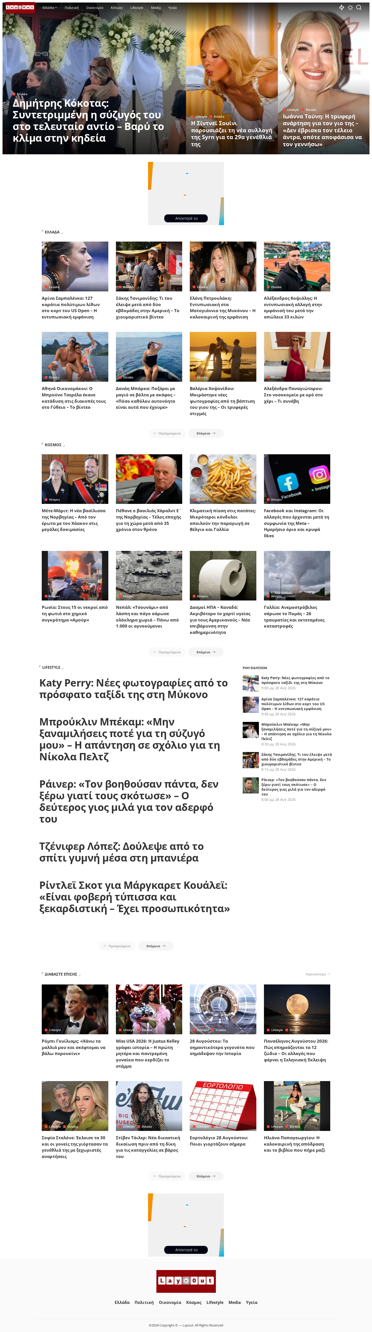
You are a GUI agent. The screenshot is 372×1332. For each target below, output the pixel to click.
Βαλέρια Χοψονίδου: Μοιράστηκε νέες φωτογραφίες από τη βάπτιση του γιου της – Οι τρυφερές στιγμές (222, 400)
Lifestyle (201, 116)
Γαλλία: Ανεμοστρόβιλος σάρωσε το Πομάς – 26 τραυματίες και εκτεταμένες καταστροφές (294, 616)
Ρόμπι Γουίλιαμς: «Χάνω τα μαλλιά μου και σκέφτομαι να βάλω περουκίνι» (74, 1047)
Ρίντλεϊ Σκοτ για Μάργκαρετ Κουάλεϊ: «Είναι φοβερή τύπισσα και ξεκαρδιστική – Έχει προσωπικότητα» (134, 896)
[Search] (359, 7)
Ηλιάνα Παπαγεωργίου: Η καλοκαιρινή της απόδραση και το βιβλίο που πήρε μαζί (294, 1144)
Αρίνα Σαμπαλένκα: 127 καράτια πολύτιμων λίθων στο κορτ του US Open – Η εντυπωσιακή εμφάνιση (71, 307)
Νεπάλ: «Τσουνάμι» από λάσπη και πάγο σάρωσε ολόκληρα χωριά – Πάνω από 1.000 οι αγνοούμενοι (147, 616)
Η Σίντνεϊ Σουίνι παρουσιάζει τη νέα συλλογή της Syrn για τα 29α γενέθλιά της (231, 133)
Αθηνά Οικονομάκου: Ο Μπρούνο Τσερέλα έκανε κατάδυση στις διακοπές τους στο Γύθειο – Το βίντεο (74, 397)
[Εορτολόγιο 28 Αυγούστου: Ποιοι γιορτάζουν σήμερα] (223, 1106)
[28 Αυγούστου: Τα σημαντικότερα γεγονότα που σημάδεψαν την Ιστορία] (223, 1009)
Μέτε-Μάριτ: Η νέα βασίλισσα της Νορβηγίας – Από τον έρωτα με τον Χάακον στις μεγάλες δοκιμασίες (74, 520)
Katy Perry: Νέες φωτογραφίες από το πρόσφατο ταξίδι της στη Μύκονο (133, 688)
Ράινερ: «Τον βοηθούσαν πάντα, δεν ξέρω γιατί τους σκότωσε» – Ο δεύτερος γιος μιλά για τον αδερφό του (129, 801)
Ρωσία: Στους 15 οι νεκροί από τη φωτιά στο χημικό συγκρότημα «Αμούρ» (75, 613)
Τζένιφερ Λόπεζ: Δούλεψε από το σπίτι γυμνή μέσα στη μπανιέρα (121, 852)
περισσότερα (316, 974)
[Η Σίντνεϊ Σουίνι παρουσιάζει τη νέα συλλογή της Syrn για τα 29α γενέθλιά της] (232, 78)
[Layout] (20, 7)
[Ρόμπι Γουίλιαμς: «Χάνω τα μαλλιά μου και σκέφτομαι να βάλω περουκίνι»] (75, 1009)
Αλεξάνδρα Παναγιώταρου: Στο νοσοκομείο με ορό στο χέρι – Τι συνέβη (293, 394)
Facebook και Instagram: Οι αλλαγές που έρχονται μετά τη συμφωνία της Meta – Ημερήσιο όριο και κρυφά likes (296, 523)
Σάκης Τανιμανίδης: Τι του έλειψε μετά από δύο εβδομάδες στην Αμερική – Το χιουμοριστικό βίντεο (147, 307)
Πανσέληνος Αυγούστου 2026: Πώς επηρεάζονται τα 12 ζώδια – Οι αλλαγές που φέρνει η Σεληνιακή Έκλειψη (296, 1050)
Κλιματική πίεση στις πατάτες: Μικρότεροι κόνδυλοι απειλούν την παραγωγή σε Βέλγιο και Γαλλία (223, 520)
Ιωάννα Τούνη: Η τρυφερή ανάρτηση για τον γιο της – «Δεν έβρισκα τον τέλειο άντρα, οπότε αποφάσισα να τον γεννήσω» (322, 130)
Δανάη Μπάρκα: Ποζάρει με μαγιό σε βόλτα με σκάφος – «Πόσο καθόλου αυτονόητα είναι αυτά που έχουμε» (146, 397)
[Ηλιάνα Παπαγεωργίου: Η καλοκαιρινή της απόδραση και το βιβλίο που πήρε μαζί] (297, 1106)
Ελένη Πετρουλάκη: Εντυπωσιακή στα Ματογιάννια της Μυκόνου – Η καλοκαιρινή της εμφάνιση (223, 307)
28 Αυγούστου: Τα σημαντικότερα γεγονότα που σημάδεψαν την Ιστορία (222, 1047)
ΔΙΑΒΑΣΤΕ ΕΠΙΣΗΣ (61, 974)
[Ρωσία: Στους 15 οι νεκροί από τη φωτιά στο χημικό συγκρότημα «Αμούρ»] (75, 576)
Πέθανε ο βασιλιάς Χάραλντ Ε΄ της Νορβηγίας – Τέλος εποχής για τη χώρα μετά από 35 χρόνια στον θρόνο (148, 520)
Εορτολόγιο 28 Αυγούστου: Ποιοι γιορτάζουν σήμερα (219, 1141)
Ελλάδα (22, 94)
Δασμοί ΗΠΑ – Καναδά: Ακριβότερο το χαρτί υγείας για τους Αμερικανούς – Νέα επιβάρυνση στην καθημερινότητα (220, 619)
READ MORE (162, 149)
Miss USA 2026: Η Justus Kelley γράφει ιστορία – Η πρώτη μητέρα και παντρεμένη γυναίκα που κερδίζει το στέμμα (147, 1053)
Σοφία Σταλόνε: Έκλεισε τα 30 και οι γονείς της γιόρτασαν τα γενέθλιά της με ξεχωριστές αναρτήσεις (75, 1147)
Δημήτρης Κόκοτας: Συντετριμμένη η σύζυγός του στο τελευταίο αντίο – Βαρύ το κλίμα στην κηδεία (88, 120)
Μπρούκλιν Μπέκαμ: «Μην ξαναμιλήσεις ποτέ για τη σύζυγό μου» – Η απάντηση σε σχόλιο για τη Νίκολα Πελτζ (129, 739)
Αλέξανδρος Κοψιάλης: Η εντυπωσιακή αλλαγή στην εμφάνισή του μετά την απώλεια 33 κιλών (293, 307)
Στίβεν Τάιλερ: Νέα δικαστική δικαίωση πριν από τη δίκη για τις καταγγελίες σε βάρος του (148, 1147)
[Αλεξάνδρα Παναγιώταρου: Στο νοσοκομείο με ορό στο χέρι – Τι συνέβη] (297, 357)
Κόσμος (54, 499)
